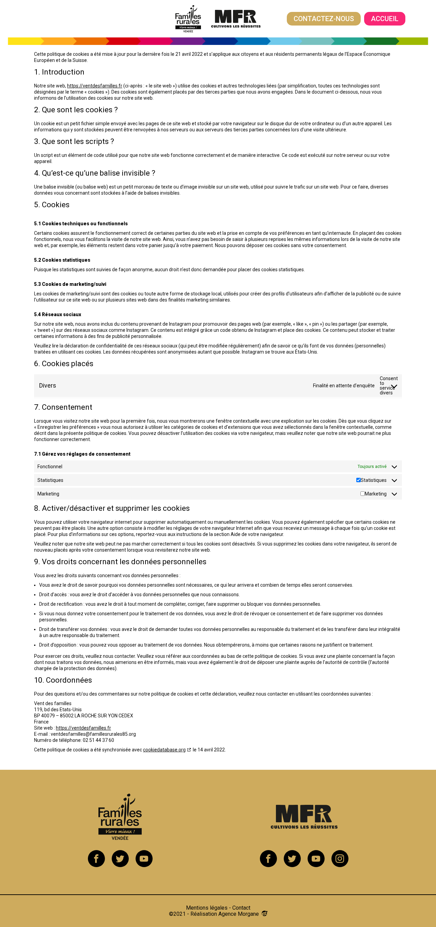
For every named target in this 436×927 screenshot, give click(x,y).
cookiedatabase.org (164, 749)
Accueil (385, 19)
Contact (241, 908)
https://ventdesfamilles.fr (94, 85)
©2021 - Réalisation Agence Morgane (215, 914)
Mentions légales (207, 908)
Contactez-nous (324, 19)
